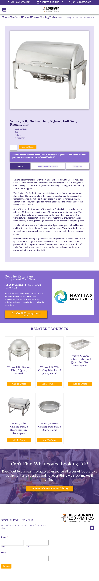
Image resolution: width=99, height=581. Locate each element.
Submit (6, 566)
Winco (25, 17)
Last (27, 547)
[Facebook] (92, 528)
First (2, 547)
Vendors (15, 17)
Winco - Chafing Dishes (43, 17)
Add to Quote (28, 147)
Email (4, 552)
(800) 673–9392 (46, 157)
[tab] (20, 166)
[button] (4, 10)
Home (5, 17)
